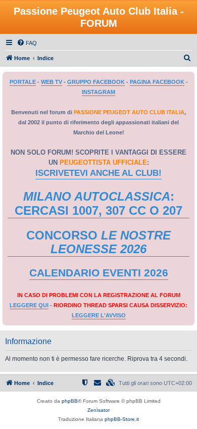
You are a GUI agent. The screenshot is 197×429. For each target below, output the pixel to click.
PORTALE (23, 82)
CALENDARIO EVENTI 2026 (98, 273)
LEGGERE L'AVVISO (99, 315)
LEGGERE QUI (29, 305)
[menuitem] (27, 43)
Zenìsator (98, 410)
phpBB (70, 401)
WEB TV (51, 82)
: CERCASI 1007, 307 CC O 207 (98, 203)
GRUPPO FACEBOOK (96, 82)
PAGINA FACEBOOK (157, 82)
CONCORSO (98, 242)
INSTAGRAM (98, 92)
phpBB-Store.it (122, 419)
